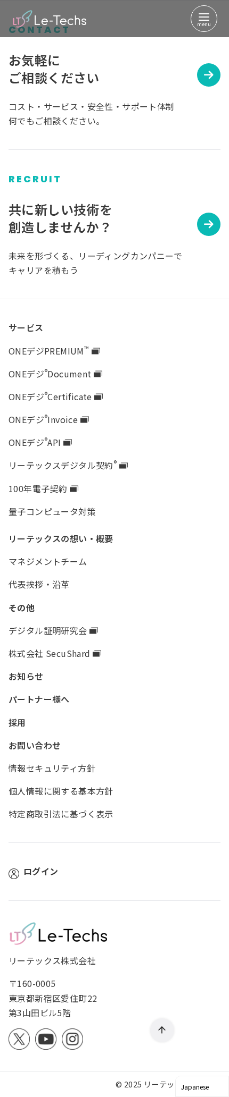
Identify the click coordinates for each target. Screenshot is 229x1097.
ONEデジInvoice (44, 419)
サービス (26, 327)
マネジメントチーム (48, 561)
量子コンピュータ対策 (52, 511)
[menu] (204, 18)
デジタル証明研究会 (49, 630)
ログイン (41, 871)
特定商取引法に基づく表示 (61, 813)
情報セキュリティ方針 (52, 768)
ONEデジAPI (36, 442)
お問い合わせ (35, 745)
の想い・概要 (61, 538)
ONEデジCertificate (51, 396)
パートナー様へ (39, 699)
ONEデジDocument (51, 373)
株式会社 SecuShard (51, 653)
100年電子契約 (39, 488)
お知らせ (26, 676)
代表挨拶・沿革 (39, 584)
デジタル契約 (63, 465)
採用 (17, 722)
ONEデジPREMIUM (49, 350)
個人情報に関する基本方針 (61, 790)
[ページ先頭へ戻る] (162, 1030)
